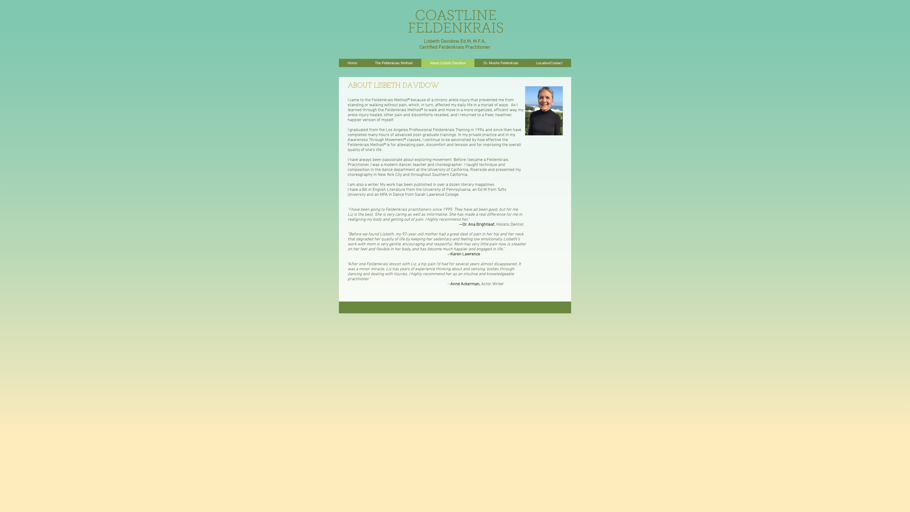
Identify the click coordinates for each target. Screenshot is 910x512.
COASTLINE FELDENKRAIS (456, 22)
